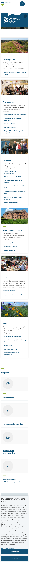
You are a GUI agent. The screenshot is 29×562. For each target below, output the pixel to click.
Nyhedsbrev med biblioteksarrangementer (12, 481)
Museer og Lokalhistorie (11, 243)
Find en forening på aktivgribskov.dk (10, 172)
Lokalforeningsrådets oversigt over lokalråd (14, 295)
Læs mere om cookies (7, 548)
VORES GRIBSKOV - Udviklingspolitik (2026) (15, 73)
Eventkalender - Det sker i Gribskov (15, 114)
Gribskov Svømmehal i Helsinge (13, 177)
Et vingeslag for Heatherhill (12, 336)
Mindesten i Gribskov (10, 246)
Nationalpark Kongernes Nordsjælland (11, 354)
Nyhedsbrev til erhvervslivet (13, 424)
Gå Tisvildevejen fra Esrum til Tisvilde (13, 181)
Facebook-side (8, 397)
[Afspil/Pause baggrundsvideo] (25, 16)
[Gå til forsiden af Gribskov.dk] (9, 4)
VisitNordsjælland (9, 250)
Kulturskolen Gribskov (10, 202)
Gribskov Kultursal (9, 124)
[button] (27, 4)
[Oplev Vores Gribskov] (14, 20)
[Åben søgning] (22, 3)
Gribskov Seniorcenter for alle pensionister (13, 198)
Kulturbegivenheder (10, 127)
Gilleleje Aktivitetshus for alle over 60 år (14, 192)
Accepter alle (15, 551)
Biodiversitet (8, 345)
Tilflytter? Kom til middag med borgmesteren (13, 132)
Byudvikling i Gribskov (9, 290)
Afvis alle (15, 558)
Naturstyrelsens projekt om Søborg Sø (15, 341)
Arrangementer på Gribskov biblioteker (12, 119)
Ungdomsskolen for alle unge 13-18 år (14, 187)
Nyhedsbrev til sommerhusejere (9, 452)
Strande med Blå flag (10, 349)
